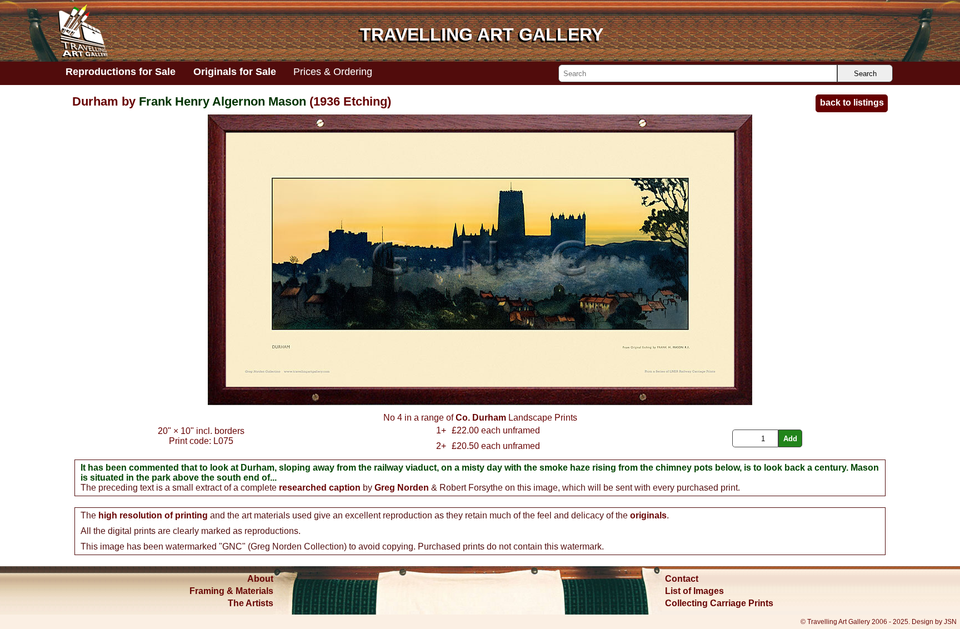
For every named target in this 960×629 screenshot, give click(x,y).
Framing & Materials (231, 591)
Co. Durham (481, 417)
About (260, 578)
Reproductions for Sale (121, 71)
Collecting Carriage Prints (719, 603)
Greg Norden (401, 487)
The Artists (250, 603)
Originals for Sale (234, 71)
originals (648, 515)
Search (865, 73)
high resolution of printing (153, 515)
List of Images (694, 591)
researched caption (320, 487)
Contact (681, 578)
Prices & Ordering (332, 71)
